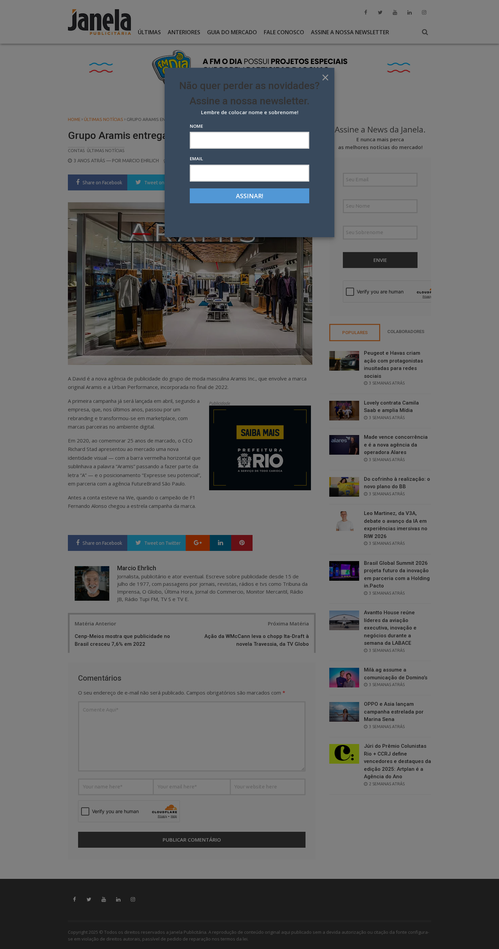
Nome (196, 126)
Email (196, 159)
